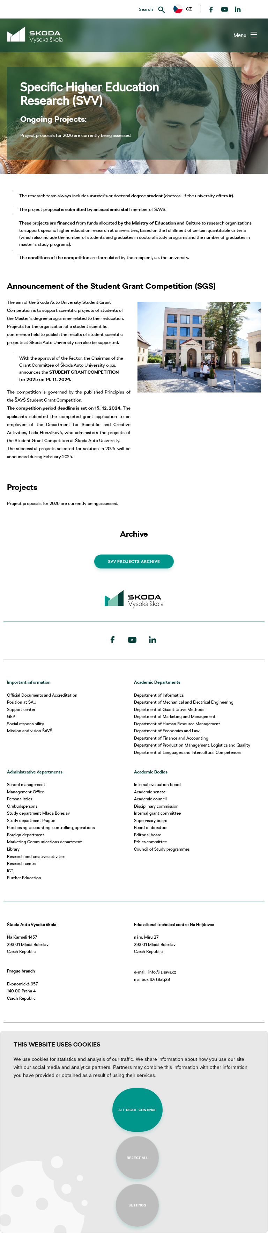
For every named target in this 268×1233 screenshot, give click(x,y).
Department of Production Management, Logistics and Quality (192, 745)
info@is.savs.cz (162, 972)
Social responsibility (25, 723)
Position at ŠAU (22, 702)
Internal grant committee (157, 813)
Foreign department (25, 834)
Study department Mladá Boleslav (38, 813)
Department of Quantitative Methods (169, 709)
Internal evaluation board (157, 784)
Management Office (25, 791)
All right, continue (137, 1110)
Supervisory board (151, 820)
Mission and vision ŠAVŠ (29, 730)
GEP (11, 716)
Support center (21, 709)
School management (26, 784)
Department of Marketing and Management (175, 716)
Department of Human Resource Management (177, 723)
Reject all (137, 1158)
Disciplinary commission (156, 806)
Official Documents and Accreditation (42, 695)
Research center (22, 863)
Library (13, 849)
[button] (182, 9)
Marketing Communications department (44, 841)
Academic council (150, 798)
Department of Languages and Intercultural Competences (187, 752)
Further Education (24, 877)
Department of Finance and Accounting (171, 738)
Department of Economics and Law (167, 730)
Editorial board (148, 834)
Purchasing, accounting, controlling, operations (51, 827)
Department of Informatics (159, 695)
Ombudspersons (22, 806)
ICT (10, 870)
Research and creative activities (36, 856)
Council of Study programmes (161, 849)
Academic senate (149, 791)
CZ (186, 9)
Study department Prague (31, 820)
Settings (137, 1205)
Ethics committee (150, 841)
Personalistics (19, 798)
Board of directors (150, 827)
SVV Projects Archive (134, 561)
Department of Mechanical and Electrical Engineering (183, 702)
